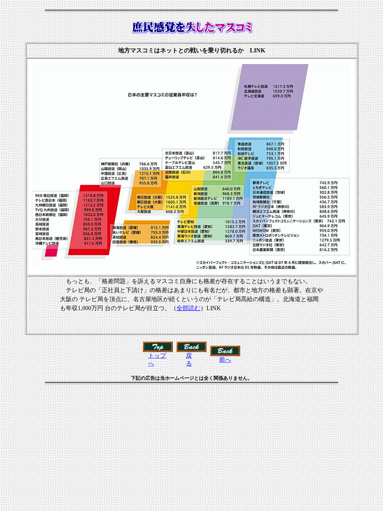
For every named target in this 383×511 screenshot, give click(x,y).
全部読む (188, 308)
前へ (225, 360)
